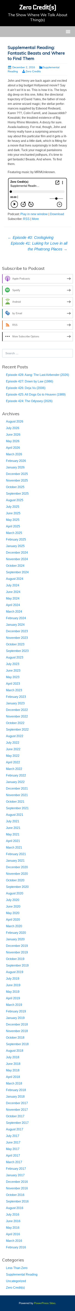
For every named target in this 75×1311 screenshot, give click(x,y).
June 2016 (13, 1221)
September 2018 (17, 1044)
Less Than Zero (17, 1268)
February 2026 (16, 460)
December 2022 (17, 709)
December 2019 (17, 945)
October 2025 (15, 487)
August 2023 (14, 657)
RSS (26, 219)
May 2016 (12, 1227)
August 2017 (14, 1129)
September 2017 (17, 1122)
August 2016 (14, 1208)
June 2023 (13, 670)
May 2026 (12, 441)
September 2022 (17, 729)
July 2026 (12, 428)
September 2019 (17, 965)
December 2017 (17, 1103)
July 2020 (12, 900)
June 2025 (13, 513)
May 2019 (12, 991)
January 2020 (15, 939)
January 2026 (15, 467)
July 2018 (12, 1057)
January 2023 (15, 703)
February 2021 (16, 854)
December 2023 (17, 631)
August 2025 (14, 500)
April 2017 (13, 1155)
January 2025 (15, 546)
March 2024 (14, 611)
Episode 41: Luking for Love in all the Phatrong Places (39, 246)
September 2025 (17, 493)
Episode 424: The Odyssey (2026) (29, 401)
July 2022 (12, 742)
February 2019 (16, 1011)
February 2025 (16, 539)
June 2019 (13, 985)
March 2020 (14, 926)
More (35, 219)
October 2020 (15, 880)
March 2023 (14, 690)
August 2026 (14, 421)
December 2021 (17, 788)
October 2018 (15, 1037)
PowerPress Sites (44, 1303)
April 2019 (13, 998)
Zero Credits (33, 71)
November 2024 (17, 559)
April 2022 (13, 762)
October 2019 (15, 959)
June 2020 (13, 906)
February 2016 (16, 1247)
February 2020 (16, 932)
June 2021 (13, 827)
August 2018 (14, 1050)
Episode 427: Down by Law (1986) (29, 381)
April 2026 (13, 447)
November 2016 (17, 1188)
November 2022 (17, 716)
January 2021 (15, 860)
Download (57, 214)
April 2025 (13, 526)
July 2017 (12, 1136)
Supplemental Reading (22, 1274)
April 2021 (13, 841)
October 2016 (15, 1194)
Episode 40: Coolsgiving (30, 237)
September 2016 (17, 1201)
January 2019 (15, 1018)
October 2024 (15, 565)
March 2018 (14, 1083)
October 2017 (15, 1116)
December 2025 (17, 474)
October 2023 (15, 644)
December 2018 (17, 1024)
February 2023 (16, 696)
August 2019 (14, 972)
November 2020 (17, 873)
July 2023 (12, 664)
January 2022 (15, 782)
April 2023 (13, 683)
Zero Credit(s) (15, 1287)
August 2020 (14, 893)
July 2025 (12, 506)
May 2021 (12, 834)
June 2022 (13, 749)
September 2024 (17, 572)
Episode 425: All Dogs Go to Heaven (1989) (36, 394)
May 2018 (12, 1070)
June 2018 (13, 1063)
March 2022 (14, 768)
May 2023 (12, 677)
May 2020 (12, 913)
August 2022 (14, 736)
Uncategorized (16, 1281)
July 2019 (12, 978)
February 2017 (16, 1168)
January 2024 (15, 624)
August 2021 (14, 814)
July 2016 (12, 1214)
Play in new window (34, 214)
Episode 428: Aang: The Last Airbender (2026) (37, 374)
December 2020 (17, 867)
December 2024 (17, 552)
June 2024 (13, 592)
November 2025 (17, 480)
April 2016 (13, 1234)
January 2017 (15, 1175)
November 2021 (17, 795)
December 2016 (17, 1181)
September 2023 (17, 651)
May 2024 (12, 598)
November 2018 (17, 1031)
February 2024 (16, 618)
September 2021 (17, 808)
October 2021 (15, 801)
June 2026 (13, 434)
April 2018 (13, 1077)
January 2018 (15, 1096)
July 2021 (12, 821)
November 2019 (17, 952)
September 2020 (17, 886)
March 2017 (14, 1162)
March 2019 (14, 1004)
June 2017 (13, 1142)
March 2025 (14, 533)
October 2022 (15, 723)
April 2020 (13, 919)
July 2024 (12, 585)
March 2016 (14, 1240)
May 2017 (12, 1149)
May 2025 (12, 519)
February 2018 (16, 1090)
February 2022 (16, 775)
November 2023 (17, 637)
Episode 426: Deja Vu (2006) (25, 388)
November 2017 (17, 1109)
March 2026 (14, 454)
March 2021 (14, 847)
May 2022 (12, 755)
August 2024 (14, 578)
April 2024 (13, 605)
